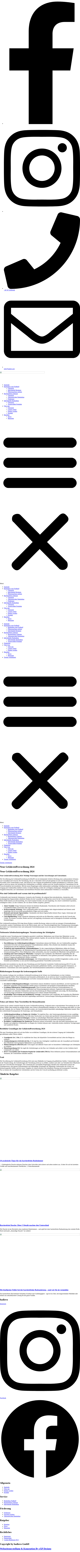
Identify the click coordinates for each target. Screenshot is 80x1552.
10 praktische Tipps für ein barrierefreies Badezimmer (21, 1161)
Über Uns (7, 645)
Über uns (7, 406)
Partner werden (12, 411)
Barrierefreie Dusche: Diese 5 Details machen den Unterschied (24, 1225)
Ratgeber (6, 415)
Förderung (11, 399)
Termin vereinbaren (10, 657)
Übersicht (11, 388)
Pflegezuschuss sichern (15, 392)
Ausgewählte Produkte (15, 404)
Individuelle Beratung (14, 390)
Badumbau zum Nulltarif (11, 386)
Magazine (11, 418)
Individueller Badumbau (11, 401)
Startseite (6, 385)
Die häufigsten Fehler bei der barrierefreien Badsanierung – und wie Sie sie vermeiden (34, 1290)
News (9, 416)
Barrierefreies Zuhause (11, 394)
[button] (40, 502)
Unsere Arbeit (12, 409)
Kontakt (10, 413)
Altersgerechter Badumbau (16, 397)
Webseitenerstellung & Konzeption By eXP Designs (25, 1548)
